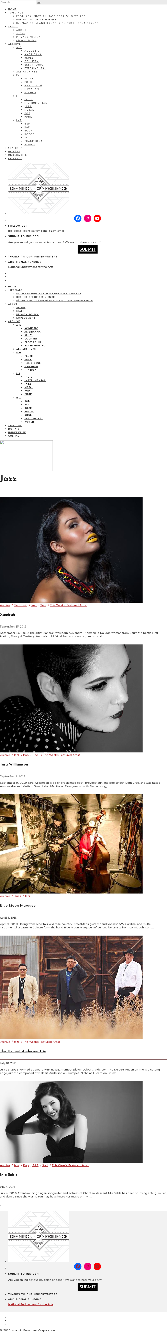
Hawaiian (31, 89)
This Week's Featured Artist (68, 605)
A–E (19, 48)
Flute (29, 79)
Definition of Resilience (36, 20)
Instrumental (35, 103)
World (29, 145)
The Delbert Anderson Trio (23, 1051)
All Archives (27, 72)
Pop (27, 113)
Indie (28, 100)
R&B (27, 124)
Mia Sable (9, 1175)
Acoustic (32, 51)
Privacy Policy (28, 37)
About (13, 27)
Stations (15, 148)
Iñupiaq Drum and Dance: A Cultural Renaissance (57, 23)
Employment (26, 41)
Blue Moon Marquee (17, 906)
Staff (20, 34)
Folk (28, 82)
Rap (27, 127)
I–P (18, 96)
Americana (33, 54)
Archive (14, 44)
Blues (29, 58)
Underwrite (17, 155)
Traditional (34, 141)
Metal (29, 110)
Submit (88, 249)
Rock (28, 131)
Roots (29, 134)
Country (31, 61)
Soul (28, 138)
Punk (28, 117)
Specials (17, 13)
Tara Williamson (14, 765)
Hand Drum (33, 86)
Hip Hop (30, 93)
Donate (14, 152)
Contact (15, 159)
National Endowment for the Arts (30, 267)
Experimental (35, 68)
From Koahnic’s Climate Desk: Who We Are (51, 16)
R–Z (19, 120)
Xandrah (7, 615)
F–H (19, 75)
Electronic (33, 65)
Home (12, 9)
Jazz (28, 107)
